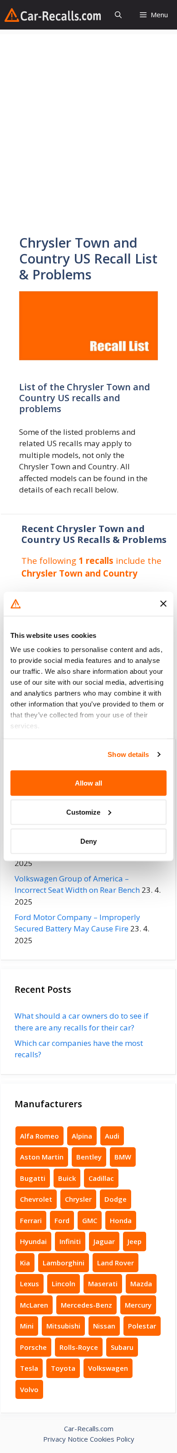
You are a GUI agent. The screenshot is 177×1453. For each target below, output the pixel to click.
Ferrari (31, 1220)
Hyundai (33, 1241)
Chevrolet (36, 1199)
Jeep (135, 1241)
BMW (122, 1156)
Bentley (89, 1156)
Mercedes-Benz (86, 1304)
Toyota (63, 1368)
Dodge (115, 1199)
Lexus (29, 1283)
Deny (88, 841)
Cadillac (101, 1178)
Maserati (103, 1283)
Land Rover (115, 1262)
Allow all (88, 782)
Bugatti (32, 1178)
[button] (118, 15)
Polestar (142, 1325)
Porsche (33, 1347)
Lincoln (63, 1283)
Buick (67, 1178)
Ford (61, 1220)
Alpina (82, 1135)
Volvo (29, 1389)
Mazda (141, 1283)
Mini (27, 1325)
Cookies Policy (112, 1438)
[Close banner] (163, 604)
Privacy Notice (65, 1438)
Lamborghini (63, 1262)
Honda (121, 1220)
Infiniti (70, 1241)
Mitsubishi (63, 1325)
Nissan (104, 1325)
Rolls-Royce (78, 1347)
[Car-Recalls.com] (53, 15)
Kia (25, 1262)
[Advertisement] (88, 122)
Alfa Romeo (39, 1135)
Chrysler (78, 1199)
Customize (83, 812)
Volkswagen (108, 1368)
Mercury (138, 1304)
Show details (128, 754)
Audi (112, 1135)
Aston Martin (42, 1156)
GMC (89, 1220)
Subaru (122, 1347)
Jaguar (104, 1241)
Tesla (29, 1368)
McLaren (34, 1304)
